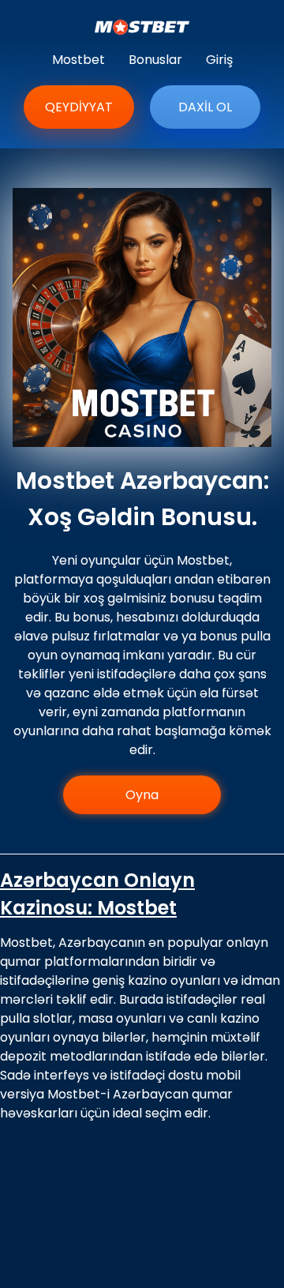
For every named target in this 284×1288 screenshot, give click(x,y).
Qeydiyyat (79, 107)
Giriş (219, 60)
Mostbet (78, 60)
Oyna (142, 795)
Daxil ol (205, 107)
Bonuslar (155, 60)
